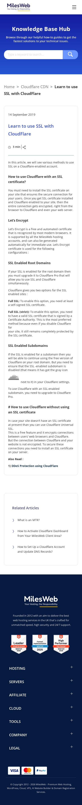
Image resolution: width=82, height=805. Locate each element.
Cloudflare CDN (34, 86)
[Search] (70, 54)
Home (9, 86)
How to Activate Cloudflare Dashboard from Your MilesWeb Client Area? (40, 533)
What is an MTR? (26, 520)
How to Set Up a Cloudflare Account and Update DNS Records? (38, 549)
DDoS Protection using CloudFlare (35, 466)
